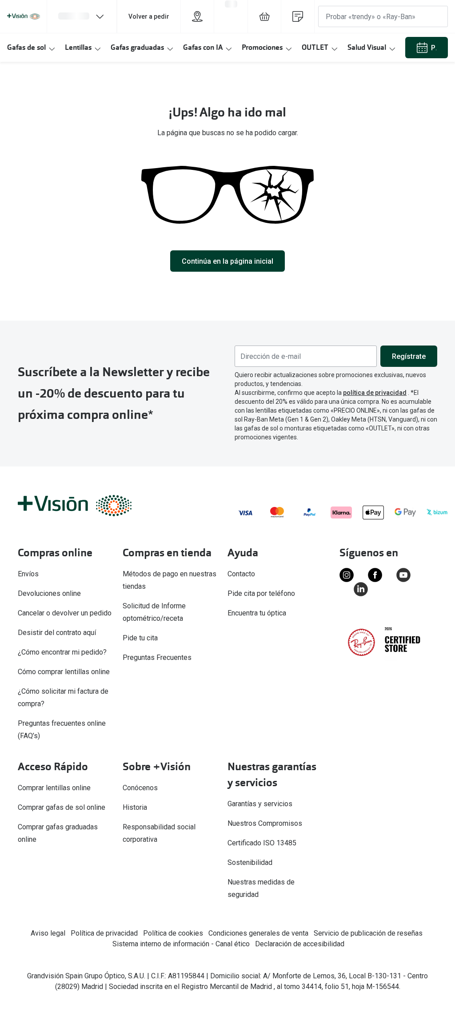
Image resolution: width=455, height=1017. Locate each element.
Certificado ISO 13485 (262, 843)
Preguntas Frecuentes (158, 657)
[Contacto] (298, 16)
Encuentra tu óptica (257, 613)
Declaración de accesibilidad (299, 944)
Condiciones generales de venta (258, 933)
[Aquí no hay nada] (264, 16)
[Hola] (82, 16)
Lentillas (78, 47)
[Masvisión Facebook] (375, 575)
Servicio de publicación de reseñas (368, 933)
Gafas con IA (203, 47)
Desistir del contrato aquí (57, 632)
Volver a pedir (148, 16)
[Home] (23, 16)
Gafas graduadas (137, 47)
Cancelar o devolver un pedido (65, 613)
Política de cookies (173, 933)
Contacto (242, 574)
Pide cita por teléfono (262, 593)
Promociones (262, 47)
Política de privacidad (104, 933)
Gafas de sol (26, 47)
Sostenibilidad (250, 862)
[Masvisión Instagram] (346, 575)
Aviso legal (48, 933)
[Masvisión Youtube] (403, 575)
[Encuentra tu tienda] (197, 16)
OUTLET (315, 47)
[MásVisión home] (84, 506)
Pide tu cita (140, 638)
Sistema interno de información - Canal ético (181, 944)
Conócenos (140, 788)
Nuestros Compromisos (265, 823)
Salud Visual (366, 47)
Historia (135, 807)
